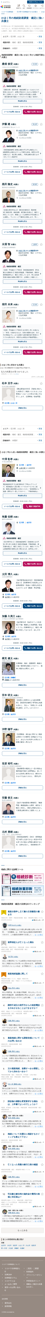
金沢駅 (7, 597)
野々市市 (4, 1248)
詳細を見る (22, 408)
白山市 (28, 1245)
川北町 (10, 1248)
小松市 (9, 1245)
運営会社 (8, 1303)
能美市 (34, 1245)
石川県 (6, 403)
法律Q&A (8, 1275)
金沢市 (29, 465)
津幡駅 (7, 680)
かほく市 (22, 70)
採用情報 (8, 1306)
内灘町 (22, 1248)
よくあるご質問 (11, 1284)
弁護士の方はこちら (35, 2)
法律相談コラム (11, 1278)
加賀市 (15, 1245)
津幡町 (13, 678)
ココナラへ (6, 2)
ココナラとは (10, 1281)
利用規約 (29, 1272)
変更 (40, 37)
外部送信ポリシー (33, 1281)
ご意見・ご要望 (32, 1268)
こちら (16, 374)
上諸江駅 (22, 468)
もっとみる (23, 1230)
